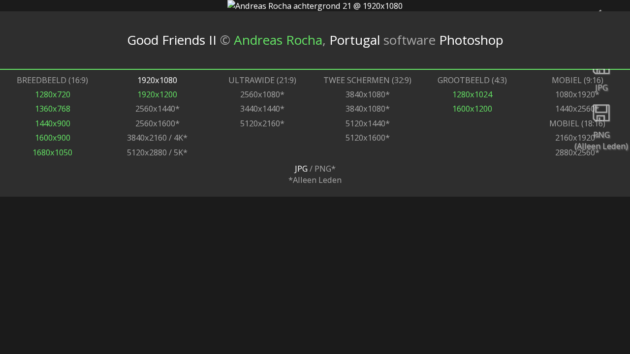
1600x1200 (472, 108)
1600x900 (52, 137)
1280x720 (52, 94)
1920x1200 (157, 94)
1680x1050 (52, 152)
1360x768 (52, 108)
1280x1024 (472, 94)
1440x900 (52, 123)
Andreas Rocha (278, 40)
